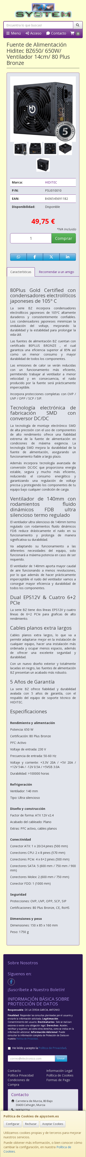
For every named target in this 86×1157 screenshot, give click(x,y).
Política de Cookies (59, 1075)
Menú (15, 33)
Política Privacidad (21, 1075)
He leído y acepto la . (39, 1048)
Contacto (58, 33)
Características (20, 272)
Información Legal (59, 1071)
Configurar (12, 1124)
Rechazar (31, 1124)
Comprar (63, 238)
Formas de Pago (58, 1080)
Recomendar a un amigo (56, 272)
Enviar (61, 1058)
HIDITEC (51, 182)
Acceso (35, 33)
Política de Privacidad (27, 1038)
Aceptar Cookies (52, 1124)
